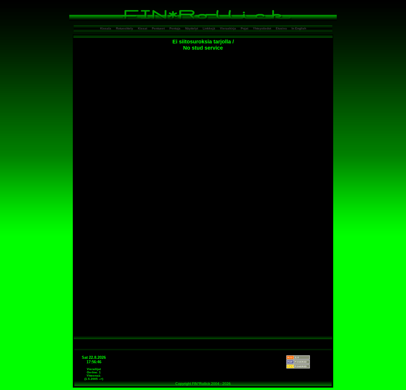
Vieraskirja (228, 28)
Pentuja (174, 28)
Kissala (105, 28)
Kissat (142, 28)
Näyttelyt (191, 28)
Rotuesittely (124, 28)
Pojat (244, 28)
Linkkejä (209, 28)
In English (299, 28)
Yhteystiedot (262, 28)
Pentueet (158, 28)
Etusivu (281, 28)
